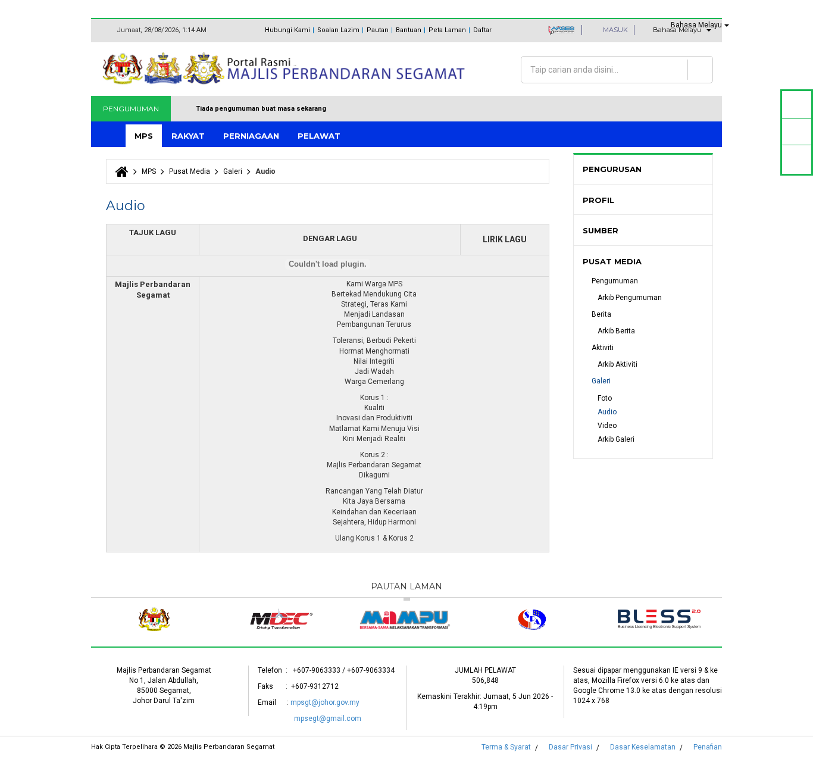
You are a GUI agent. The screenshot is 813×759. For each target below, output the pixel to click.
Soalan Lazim (338, 30)
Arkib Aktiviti (617, 364)
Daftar (482, 30)
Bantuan (408, 30)
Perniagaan (251, 135)
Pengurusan (612, 169)
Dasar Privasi (570, 747)
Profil (598, 200)
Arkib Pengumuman (630, 297)
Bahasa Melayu (696, 25)
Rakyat (188, 135)
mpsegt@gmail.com (327, 718)
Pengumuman (615, 281)
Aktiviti (603, 347)
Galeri (232, 171)
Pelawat (319, 135)
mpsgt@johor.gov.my (324, 702)
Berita (601, 314)
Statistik (796, 131)
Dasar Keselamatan (643, 747)
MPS (144, 135)
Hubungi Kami (287, 30)
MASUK (614, 30)
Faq (797, 159)
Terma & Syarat (506, 747)
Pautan (378, 30)
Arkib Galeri (616, 439)
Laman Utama (109, 136)
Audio (607, 412)
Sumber (600, 230)
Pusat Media (189, 171)
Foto (605, 398)
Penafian (707, 747)
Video (607, 425)
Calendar (796, 104)
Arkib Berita (616, 331)
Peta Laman (447, 30)
